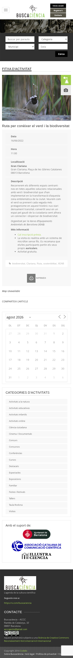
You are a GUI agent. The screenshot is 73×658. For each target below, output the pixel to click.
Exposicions (15, 479)
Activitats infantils (18, 414)
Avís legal (29, 653)
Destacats (14, 466)
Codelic (23, 650)
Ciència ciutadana (18, 427)
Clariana (30, 263)
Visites (12, 511)
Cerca (61, 54)
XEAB (61, 263)
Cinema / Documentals (20, 433)
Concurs (13, 440)
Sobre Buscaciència (13, 653)
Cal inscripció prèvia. (29, 234)
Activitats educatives (19, 408)
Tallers (12, 498)
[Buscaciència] (31, 11)
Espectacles (15, 472)
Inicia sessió (58, 5)
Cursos (12, 459)
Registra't (58, 10)
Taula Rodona (16, 504)
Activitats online (17, 420)
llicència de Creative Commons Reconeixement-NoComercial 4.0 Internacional (36, 639)
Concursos (14, 446)
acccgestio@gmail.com (15, 629)
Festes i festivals (17, 491)
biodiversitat (18, 263)
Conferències (15, 453)
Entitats (58, 15)
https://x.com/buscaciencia (17, 602)
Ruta (39, 263)
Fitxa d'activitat (17, 69)
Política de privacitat (46, 653)
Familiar (13, 485)
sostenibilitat (50, 263)
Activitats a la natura (19, 401)
